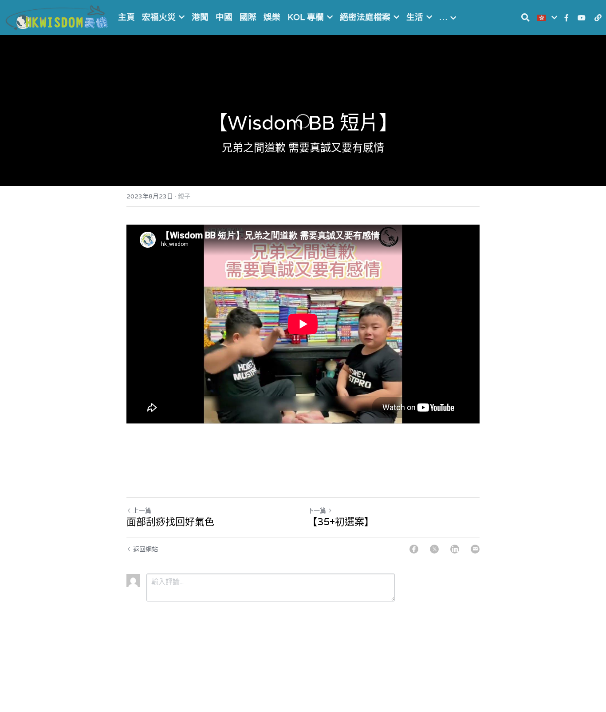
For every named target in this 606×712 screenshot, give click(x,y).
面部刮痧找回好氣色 (170, 522)
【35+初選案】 (340, 522)
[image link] (57, 16)
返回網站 (145, 549)
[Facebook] (413, 549)
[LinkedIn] (454, 549)
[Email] (475, 549)
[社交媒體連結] (566, 17)
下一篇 (316, 510)
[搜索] (525, 17)
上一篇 (142, 510)
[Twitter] (434, 549)
